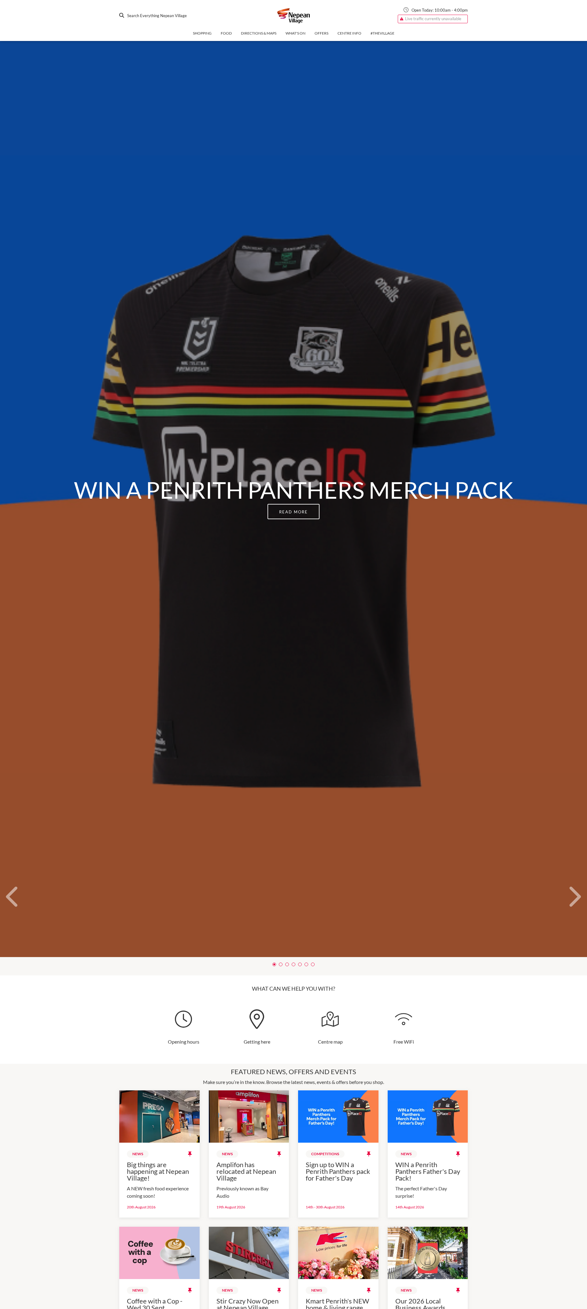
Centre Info (349, 33)
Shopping (202, 33)
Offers (321, 33)
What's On (295, 33)
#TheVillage (382, 33)
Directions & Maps (258, 33)
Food (226, 33)
